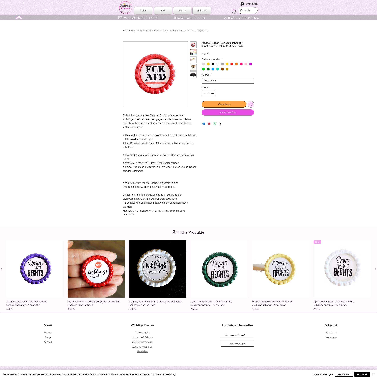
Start (125, 30)
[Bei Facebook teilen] (203, 124)
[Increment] (213, 93)
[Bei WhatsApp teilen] (215, 124)
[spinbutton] (208, 93)
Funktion (207, 74)
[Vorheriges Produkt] (2, 269)
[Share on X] (220, 124)
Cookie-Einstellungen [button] (323, 374)
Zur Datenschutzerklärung (163, 374)
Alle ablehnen (344, 374)
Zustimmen (362, 374)
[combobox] (228, 81)
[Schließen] (373, 374)
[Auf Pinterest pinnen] (209, 124)
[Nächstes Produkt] (375, 269)
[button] (234, 11)
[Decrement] (204, 93)
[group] (188, 275)
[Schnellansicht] (34, 269)
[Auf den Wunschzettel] (251, 104)
